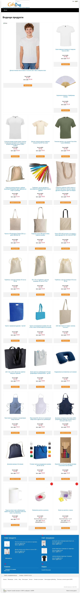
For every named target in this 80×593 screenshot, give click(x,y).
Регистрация (25, 579)
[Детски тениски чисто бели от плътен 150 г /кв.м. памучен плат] (27, 46)
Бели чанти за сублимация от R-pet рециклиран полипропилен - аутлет (40, 372)
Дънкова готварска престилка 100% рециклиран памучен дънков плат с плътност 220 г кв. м (65, 419)
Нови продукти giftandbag (50, 579)
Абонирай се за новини (10, 569)
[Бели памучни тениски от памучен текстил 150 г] (65, 35)
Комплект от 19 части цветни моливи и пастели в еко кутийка (65, 464)
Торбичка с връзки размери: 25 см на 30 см (15, 280)
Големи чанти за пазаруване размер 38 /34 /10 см (40, 464)
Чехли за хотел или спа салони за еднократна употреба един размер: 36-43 (26, 541)
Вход (20, 579)
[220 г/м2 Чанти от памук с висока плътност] (65, 312)
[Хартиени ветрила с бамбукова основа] (65, 81)
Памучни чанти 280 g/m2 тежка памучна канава (40, 234)
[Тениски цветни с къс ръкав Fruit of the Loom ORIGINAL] (65, 127)
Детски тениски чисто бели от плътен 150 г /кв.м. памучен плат (28, 70)
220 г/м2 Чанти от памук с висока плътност (65, 326)
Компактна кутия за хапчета (40, 510)
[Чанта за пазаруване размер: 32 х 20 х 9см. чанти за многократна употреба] (40, 312)
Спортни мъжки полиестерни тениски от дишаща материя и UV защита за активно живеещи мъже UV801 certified (15, 143)
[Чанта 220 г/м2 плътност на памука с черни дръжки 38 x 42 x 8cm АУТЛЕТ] (65, 220)
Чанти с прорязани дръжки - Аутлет (15, 326)
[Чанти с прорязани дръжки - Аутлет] (15, 312)
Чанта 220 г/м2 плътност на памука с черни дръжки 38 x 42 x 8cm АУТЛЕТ (65, 234)
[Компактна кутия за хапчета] (40, 496)
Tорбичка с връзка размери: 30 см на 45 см (65, 280)
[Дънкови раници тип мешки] (15, 450)
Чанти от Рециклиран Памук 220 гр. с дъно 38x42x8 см (15, 234)
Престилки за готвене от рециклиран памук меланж (15, 418)
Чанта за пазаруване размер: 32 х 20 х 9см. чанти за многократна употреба (40, 326)
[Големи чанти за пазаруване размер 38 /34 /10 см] (40, 450)
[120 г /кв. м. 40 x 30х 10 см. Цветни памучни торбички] (15, 358)
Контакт (31, 579)
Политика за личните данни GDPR (64, 579)
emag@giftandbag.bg (12, 575)
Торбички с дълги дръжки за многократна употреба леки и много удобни (40, 189)
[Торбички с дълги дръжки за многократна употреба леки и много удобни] (40, 174)
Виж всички (7, 570)
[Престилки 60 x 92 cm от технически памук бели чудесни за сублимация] (40, 404)
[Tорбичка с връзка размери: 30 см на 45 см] (65, 266)
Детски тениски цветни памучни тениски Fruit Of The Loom (40, 142)
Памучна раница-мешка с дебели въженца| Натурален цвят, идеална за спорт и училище (15, 189)
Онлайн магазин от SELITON (70, 587)
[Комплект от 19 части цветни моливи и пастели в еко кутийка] (65, 450)
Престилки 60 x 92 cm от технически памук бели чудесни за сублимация (40, 418)
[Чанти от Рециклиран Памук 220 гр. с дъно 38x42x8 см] (15, 220)
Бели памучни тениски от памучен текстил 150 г (65, 50)
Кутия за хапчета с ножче (65, 510)
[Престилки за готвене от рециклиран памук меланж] (15, 404)
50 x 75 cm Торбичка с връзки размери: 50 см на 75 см (40, 280)
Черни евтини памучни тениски (62, 556)
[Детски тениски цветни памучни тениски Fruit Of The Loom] (40, 127)
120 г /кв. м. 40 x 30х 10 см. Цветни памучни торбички (15, 372)
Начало (5, 579)
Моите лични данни (71, 590)
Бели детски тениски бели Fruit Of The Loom (66, 541)
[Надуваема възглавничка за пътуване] (65, 358)
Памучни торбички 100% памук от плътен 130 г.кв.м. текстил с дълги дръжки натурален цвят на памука (65, 189)
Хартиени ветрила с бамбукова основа (65, 96)
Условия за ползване (38, 579)
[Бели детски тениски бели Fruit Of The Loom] (44, 545)
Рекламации (10, 579)
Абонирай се (8, 558)
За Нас (16, 579)
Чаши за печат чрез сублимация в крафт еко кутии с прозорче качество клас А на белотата (15, 511)
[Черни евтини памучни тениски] (44, 560)
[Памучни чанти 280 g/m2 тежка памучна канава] (40, 220)
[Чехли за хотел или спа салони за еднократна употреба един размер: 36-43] (7, 544)
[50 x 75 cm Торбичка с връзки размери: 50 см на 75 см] (40, 266)
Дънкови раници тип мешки (15, 464)
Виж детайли (28, 85)
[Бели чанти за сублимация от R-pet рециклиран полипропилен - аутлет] (40, 358)
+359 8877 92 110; (28, 575)
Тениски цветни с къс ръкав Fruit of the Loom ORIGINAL (65, 142)
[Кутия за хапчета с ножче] (65, 496)
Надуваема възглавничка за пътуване (65, 372)
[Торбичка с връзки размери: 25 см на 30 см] (15, 266)
